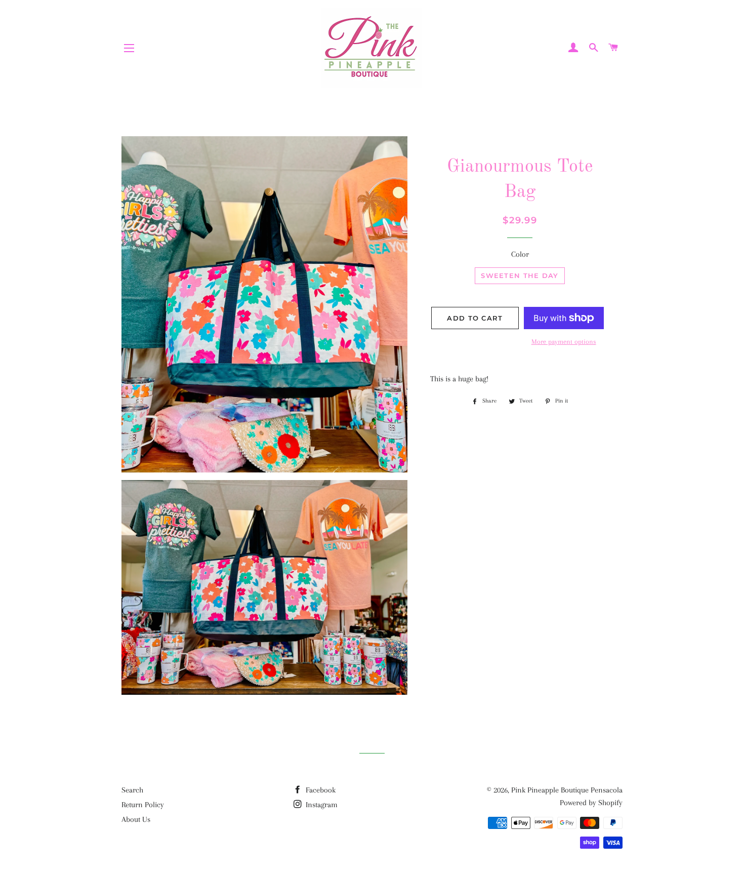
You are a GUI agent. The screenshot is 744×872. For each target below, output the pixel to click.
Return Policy (142, 804)
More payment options (563, 341)
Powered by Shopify (591, 802)
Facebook (320, 790)
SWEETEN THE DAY (520, 275)
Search (132, 790)
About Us (135, 819)
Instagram (321, 804)
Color (520, 254)
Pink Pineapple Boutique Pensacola (567, 790)
